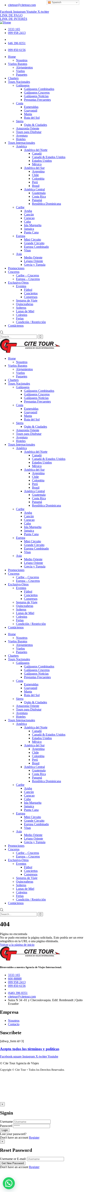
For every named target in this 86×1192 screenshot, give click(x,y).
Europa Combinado (36, 548)
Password (6, 1125)
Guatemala (39, 494)
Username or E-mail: (13, 1159)
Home (12, 358)
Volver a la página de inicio (17, 944)
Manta (28, 416)
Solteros (21, 609)
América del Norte (35, 451)
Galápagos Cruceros (37, 394)
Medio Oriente (33, 559)
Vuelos (20, 372)
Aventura (22, 437)
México (37, 466)
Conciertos (31, 595)
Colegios (21, 616)
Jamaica (29, 530)
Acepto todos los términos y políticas (29, 1049)
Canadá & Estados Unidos (48, 459)
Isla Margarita (32, 527)
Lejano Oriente (33, 563)
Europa (20, 537)
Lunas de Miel (25, 613)
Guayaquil (30, 412)
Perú (35, 484)
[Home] (5, 22)
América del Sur (34, 469)
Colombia (38, 480)
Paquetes (21, 376)
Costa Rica (39, 498)
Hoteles (21, 441)
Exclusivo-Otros (18, 584)
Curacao (29, 520)
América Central (34, 491)
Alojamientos (24, 369)
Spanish (56, 2)
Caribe (20, 509)
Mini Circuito (32, 541)
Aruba (28, 512)
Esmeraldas (31, 408)
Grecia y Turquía (34, 566)
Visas (27, 552)
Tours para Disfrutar (28, 433)
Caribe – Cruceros (27, 577)
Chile (35, 476)
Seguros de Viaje (26, 602)
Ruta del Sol (32, 419)
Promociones (16, 570)
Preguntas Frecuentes (37, 401)
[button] (9, 1183)
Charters (13, 380)
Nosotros (21, 362)
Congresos (30, 598)
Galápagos (22, 387)
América (21, 448)
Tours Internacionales (21, 444)
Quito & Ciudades (35, 426)
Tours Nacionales (19, 383)
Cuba (27, 523)
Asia (19, 555)
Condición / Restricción (31, 623)
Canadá (37, 455)
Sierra (19, 423)
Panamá (37, 502)
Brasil (35, 487)
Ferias (20, 620)
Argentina (38, 473)
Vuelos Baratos (17, 365)
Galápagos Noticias (36, 398)
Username (6, 1121)
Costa (19, 405)
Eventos (21, 588)
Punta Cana (31, 534)
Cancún (29, 516)
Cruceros (13, 573)
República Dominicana (46, 505)
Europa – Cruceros (28, 580)
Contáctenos (16, 627)
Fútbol (28, 591)
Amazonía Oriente (27, 430)
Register (34, 1137)
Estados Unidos (42, 462)
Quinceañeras (24, 606)
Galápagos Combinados (39, 390)
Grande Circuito (34, 545)
